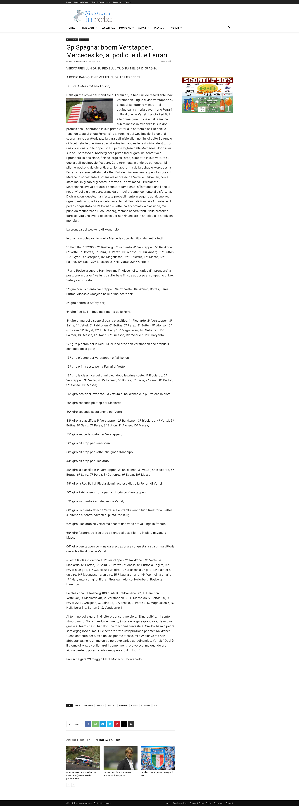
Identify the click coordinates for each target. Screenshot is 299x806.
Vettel (156, 705)
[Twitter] (110, 724)
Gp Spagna (88, 705)
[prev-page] (68, 785)
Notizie (175, 27)
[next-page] (73, 785)
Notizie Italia (72, 40)
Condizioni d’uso (81, 2)
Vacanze (159, 27)
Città (72, 27)
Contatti (128, 2)
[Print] (131, 724)
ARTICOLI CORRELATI (79, 740)
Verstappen (145, 705)
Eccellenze (108, 27)
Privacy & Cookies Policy (100, 2)
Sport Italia (84, 40)
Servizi (142, 27)
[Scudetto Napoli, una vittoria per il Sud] (158, 758)
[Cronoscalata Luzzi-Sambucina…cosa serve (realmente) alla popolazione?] (83, 758)
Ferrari (78, 705)
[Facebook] (88, 724)
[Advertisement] (176, 16)
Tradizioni (88, 27)
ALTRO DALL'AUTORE (108, 740)
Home (68, 2)
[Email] (124, 724)
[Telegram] (103, 724)
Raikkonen (123, 705)
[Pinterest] (117, 724)
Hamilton (100, 705)
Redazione (117, 2)
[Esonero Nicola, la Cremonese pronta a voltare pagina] (121, 758)
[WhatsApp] (95, 724)
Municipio (125, 27)
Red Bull (134, 705)
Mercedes (111, 705)
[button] (229, 28)
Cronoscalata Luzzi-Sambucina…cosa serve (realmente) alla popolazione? (81, 775)
